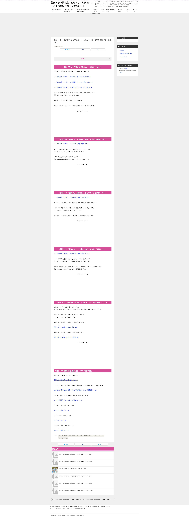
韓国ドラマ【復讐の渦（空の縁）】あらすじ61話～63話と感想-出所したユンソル (76, 490)
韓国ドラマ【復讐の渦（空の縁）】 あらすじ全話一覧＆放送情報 (72, 468)
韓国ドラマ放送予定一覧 (61, 410)
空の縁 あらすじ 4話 (88, 435)
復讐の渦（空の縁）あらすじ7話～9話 (65, 327)
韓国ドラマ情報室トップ (61, 430)
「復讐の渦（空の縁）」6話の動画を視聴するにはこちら (72, 253)
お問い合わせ (128, 10)
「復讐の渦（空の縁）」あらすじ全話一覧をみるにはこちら (73, 87)
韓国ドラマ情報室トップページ (56, 10)
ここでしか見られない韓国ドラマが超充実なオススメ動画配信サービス (75, 390)
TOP (70, 506)
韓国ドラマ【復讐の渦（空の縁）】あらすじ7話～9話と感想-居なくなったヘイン (98, 499)
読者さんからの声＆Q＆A (126, 53)
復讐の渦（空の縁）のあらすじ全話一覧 (66, 337)
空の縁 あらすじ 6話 (63, 438)
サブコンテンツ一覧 (60, 420)
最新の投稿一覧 (96, 10)
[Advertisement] (94, 25)
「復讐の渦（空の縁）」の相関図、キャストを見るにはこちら (74, 82)
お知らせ (122, 50)
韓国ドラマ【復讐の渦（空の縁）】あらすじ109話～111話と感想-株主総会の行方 (76, 461)
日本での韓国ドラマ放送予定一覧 (68, 10)
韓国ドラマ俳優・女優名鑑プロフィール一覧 (108, 10)
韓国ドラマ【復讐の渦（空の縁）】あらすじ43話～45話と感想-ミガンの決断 (75, 476)
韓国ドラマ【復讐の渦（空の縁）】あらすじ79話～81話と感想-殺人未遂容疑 (75, 454)
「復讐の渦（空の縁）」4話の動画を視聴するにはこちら (72, 144)
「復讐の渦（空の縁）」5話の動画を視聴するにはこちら (72, 197)
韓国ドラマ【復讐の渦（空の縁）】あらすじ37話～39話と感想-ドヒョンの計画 (75, 483)
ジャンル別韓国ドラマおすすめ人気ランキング (68, 400)
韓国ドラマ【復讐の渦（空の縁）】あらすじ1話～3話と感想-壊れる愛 (66, 499)
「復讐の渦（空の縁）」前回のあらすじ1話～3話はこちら (73, 77)
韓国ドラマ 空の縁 (63, 435)
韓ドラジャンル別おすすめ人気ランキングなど (83, 10)
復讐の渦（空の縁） (59, 46)
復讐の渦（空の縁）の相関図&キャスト (66, 380)
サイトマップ (135, 10)
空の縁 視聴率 (72, 435)
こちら (126, 68)
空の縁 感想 (79, 435)
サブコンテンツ (120, 10)
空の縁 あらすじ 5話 (99, 435)
